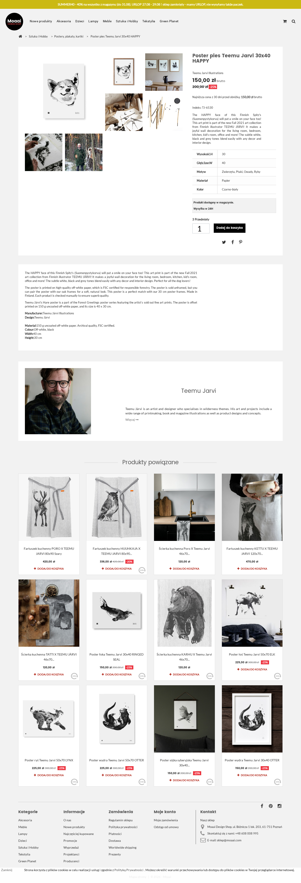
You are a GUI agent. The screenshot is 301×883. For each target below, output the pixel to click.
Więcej (130, 419)
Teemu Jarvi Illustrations (207, 73)
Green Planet (169, 21)
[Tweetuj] (226, 242)
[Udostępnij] (235, 242)
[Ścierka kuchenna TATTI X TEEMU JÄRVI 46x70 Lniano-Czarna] (49, 613)
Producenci (71, 861)
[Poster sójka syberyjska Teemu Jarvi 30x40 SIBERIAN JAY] (184, 719)
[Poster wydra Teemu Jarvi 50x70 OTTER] (116, 719)
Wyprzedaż (71, 847)
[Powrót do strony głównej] (20, 36)
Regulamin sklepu (121, 820)
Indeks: (196, 107)
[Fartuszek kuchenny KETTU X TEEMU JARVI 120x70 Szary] (252, 507)
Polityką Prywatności (128, 870)
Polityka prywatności (123, 827)
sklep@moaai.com (229, 840)
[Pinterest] (243, 242)
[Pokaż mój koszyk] (285, 21)
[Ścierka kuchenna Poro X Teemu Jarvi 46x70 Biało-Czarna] (184, 507)
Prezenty (115, 854)
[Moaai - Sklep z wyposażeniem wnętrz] (14, 21)
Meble (107, 21)
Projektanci (71, 854)
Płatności (115, 834)
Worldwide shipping (122, 847)
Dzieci (79, 21)
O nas (67, 820)
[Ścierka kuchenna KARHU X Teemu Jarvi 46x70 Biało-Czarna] (184, 613)
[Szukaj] (293, 21)
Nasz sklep (207, 820)
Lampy (93, 21)
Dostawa (115, 840)
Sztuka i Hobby (127, 21)
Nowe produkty (41, 21)
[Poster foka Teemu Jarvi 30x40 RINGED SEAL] (116, 613)
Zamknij (6, 870)
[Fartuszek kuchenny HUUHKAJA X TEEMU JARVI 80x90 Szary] (116, 507)
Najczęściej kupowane (78, 834)
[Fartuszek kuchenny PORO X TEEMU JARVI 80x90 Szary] (49, 507)
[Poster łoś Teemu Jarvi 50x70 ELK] (252, 613)
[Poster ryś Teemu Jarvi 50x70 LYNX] (49, 719)
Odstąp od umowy (166, 827)
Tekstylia (148, 21)
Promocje (70, 840)
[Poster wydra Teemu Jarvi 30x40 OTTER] (252, 719)
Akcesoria (64, 21)
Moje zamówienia (166, 820)
